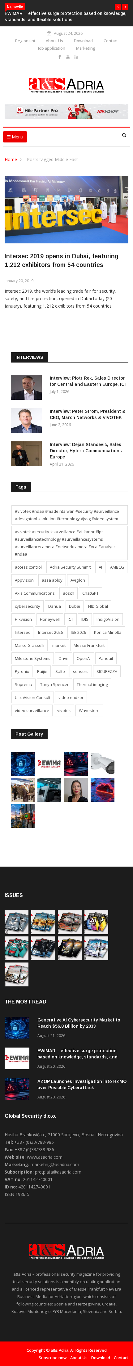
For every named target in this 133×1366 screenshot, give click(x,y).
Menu (17, 137)
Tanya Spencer (54, 684)
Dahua (54, 606)
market (59, 645)
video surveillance (32, 710)
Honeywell (50, 619)
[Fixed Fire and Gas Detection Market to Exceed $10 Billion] (23, 826)
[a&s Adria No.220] (96, 932)
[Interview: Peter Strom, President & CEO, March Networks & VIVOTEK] (28, 421)
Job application (51, 48)
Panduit (106, 658)
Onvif (63, 658)
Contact (111, 40)
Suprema (23, 684)
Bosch (68, 593)
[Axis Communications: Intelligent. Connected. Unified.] (102, 774)
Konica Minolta (108, 632)
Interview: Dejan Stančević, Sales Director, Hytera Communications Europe (86, 450)
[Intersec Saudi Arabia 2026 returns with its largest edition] (23, 800)
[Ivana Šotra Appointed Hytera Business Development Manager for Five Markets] (76, 800)
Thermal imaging (92, 684)
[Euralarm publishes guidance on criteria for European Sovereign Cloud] (102, 800)
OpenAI (84, 658)
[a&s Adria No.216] (96, 959)
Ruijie (42, 671)
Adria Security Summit (70, 567)
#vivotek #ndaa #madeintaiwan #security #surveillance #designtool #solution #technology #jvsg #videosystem (67, 514)
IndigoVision (108, 619)
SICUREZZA (107, 671)
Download (83, 40)
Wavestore (89, 710)
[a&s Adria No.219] (16, 959)
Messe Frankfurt (89, 645)
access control (28, 567)
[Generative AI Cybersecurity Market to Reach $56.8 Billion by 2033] (23, 774)
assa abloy (52, 580)
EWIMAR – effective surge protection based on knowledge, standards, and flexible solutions (77, 1057)
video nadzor (71, 697)
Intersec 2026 (50, 632)
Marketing (85, 48)
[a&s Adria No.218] (43, 959)
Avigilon (78, 580)
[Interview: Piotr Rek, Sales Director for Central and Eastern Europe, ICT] (28, 388)
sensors (80, 671)
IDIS (84, 619)
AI (100, 567)
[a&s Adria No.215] (16, 985)
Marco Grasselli (29, 645)
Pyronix (22, 671)
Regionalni (25, 40)
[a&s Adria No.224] (16, 932)
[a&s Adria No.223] (43, 932)
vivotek (64, 710)
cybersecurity (27, 606)
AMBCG (117, 567)
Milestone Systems (32, 658)
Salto (60, 671)
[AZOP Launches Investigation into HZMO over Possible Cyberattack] (76, 774)
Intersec (22, 632)
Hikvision (23, 619)
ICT (70, 619)
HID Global (98, 606)
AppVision (24, 580)
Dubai (74, 606)
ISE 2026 (78, 632)
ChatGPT (90, 593)
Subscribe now (52, 1357)
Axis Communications (35, 593)
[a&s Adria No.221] (70, 932)
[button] (118, 7)
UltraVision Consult (32, 697)
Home (11, 159)
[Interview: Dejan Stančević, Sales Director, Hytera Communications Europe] (28, 454)
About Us (54, 40)
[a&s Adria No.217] (70, 959)
